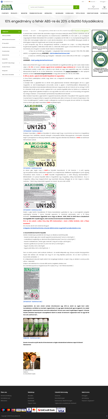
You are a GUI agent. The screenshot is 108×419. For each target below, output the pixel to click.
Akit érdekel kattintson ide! (60, 53)
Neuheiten (24, 13)
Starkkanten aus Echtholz (9, 47)
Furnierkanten (5, 51)
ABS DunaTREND (6, 35)
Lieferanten (48, 13)
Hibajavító (5, 70)
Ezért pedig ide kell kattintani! (42, 60)
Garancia (57, 395)
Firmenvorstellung (35, 13)
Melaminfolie (5, 55)
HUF (83, 1)
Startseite (5, 13)
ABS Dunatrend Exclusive (8, 39)
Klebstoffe (5, 59)
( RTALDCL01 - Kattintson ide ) (32, 301)
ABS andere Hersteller (8, 74)
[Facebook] (2, 2)
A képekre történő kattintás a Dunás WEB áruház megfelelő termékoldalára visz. (52, 228)
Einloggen (103, 1)
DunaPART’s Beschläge (8, 63)
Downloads (70, 13)
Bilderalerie (59, 13)
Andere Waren (6, 67)
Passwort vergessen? (88, 401)
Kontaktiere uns (8, 1)
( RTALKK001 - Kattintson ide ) (33, 131)
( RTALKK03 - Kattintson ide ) (32, 210)
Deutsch (92, 1)
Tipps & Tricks (80, 13)
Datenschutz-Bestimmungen (63, 401)
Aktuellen (30, 395)
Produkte (14, 13)
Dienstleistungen (92, 13)
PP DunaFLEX (5, 43)
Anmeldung (85, 398)
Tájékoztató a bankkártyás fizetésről (65, 403)
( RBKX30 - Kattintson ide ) (31, 338)
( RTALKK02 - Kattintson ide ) (32, 168)
